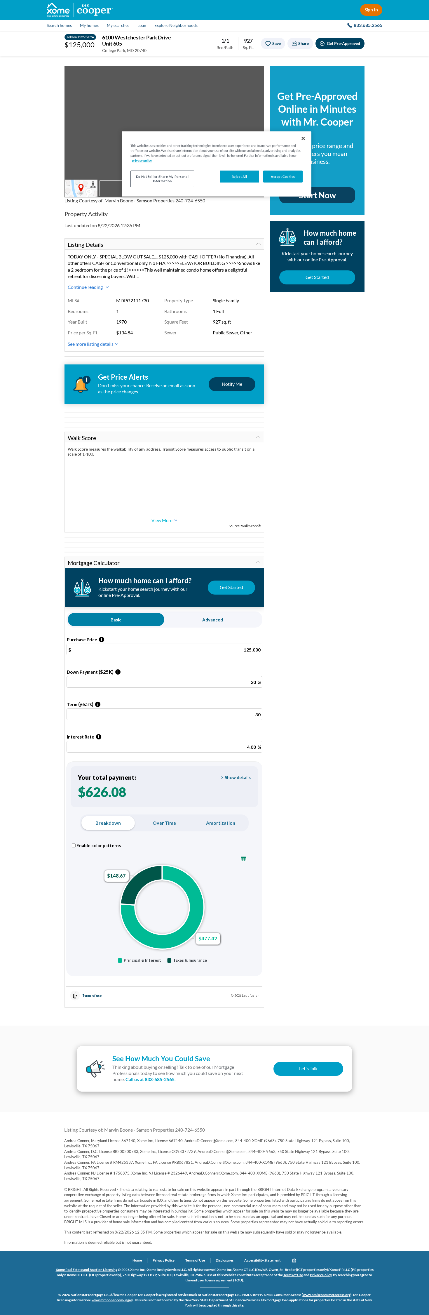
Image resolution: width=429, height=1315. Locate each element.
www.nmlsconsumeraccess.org (326, 1295)
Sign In (371, 9)
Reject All (239, 176)
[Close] (303, 138)
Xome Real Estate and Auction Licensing (86, 1269)
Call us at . (150, 1079)
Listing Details (85, 244)
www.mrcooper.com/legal (112, 1300)
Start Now (317, 195)
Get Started (317, 277)
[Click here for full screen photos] (256, 73)
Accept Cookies (283, 176)
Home (137, 1260)
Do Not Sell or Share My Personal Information (162, 179)
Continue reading (86, 287)
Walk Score (82, 437)
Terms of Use (195, 1260)
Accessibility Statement (262, 1260)
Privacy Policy (164, 1260)
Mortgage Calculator (94, 562)
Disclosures (224, 1260)
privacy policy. (142, 160)
